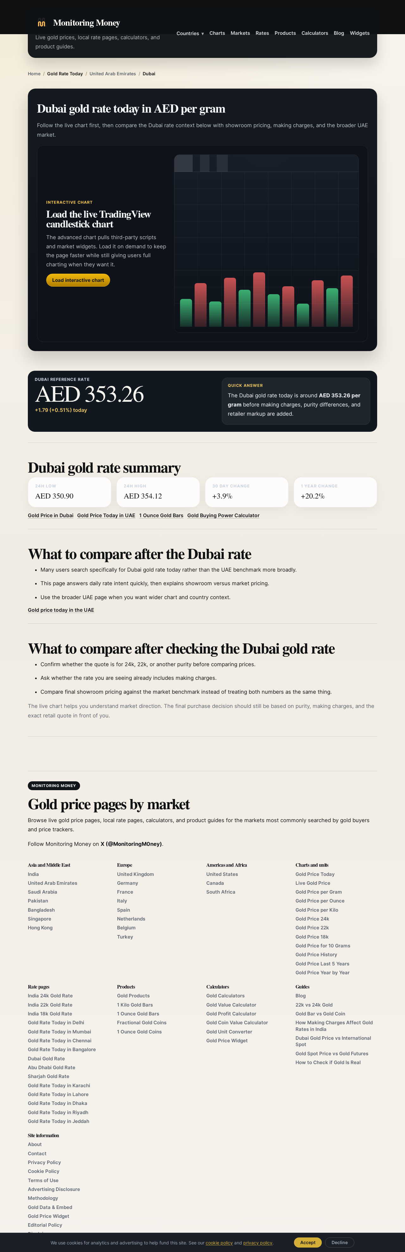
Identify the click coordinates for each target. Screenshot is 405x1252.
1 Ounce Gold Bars (161, 515)
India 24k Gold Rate (50, 996)
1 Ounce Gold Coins (139, 1032)
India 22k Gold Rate (50, 1005)
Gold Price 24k (312, 919)
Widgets (360, 33)
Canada (215, 883)
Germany (127, 883)
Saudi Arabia (42, 892)
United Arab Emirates (113, 73)
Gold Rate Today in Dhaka (57, 1103)
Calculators (315, 33)
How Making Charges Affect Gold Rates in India (334, 1026)
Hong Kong (40, 928)
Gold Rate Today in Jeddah (58, 1121)
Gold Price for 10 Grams (323, 946)
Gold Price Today (315, 874)
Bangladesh (41, 910)
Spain (123, 910)
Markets (240, 33)
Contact (37, 1153)
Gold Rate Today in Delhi (56, 1023)
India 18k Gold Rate (50, 1014)
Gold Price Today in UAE (106, 515)
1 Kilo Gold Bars (135, 1005)
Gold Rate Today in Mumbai (59, 1032)
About (35, 1144)
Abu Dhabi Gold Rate (51, 1067)
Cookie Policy (43, 1171)
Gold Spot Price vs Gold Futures (332, 1054)
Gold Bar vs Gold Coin (320, 1014)
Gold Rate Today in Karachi (59, 1085)
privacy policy (257, 1242)
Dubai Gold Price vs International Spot (333, 1041)
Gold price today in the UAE (61, 610)
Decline (340, 1242)
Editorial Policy (45, 1225)
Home (34, 73)
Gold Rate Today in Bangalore (62, 1049)
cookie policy (219, 1242)
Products (285, 33)
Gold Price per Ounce (320, 901)
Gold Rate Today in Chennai (59, 1041)
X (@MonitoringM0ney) (131, 844)
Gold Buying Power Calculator (223, 515)
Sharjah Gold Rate (48, 1076)
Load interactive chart (78, 280)
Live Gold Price (313, 883)
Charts (217, 33)
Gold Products (133, 996)
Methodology (43, 1198)
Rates (262, 33)
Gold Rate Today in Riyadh (58, 1112)
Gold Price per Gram (319, 892)
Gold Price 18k (312, 937)
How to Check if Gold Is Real (328, 1062)
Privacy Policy (44, 1162)
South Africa (220, 892)
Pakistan (38, 901)
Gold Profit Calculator (231, 1014)
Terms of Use (43, 1180)
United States (222, 874)
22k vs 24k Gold (314, 1005)
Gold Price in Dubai (50, 515)
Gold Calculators (225, 996)
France (125, 892)
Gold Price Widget (227, 1041)
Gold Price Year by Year (323, 973)
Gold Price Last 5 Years (322, 964)
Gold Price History (316, 954)
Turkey (125, 937)
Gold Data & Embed (50, 1207)
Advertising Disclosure (54, 1189)
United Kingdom (135, 874)
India (33, 874)
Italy (122, 901)
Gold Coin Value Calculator (237, 1023)
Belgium (126, 928)
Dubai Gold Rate (46, 1059)
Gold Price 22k (312, 928)
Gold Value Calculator (231, 1005)
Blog (339, 33)
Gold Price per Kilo (317, 910)
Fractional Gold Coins (141, 1023)
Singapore (39, 919)
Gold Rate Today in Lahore (58, 1094)
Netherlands (131, 919)
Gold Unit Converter (229, 1032)
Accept (307, 1242)
